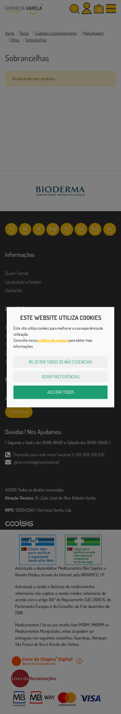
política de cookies (53, 340)
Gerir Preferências (60, 376)
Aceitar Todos (60, 392)
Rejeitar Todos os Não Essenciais (60, 362)
